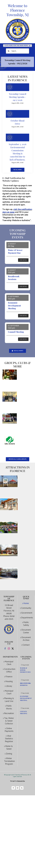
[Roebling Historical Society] (9, 414)
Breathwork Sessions (13, 277)
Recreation (9, 713)
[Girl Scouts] (9, 436)
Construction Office (9, 670)
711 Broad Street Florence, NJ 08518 (9, 609)
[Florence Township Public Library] (9, 569)
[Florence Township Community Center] (9, 546)
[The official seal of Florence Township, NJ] (17, 19)
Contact (26, 645)
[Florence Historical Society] (9, 392)
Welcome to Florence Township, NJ (17, 10)
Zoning (9, 753)
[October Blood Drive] (17, 114)
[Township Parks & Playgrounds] (9, 477)
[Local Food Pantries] (9, 371)
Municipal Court (9, 692)
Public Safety (26, 624)
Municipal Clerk (9, 663)
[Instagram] (9, 648)
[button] (17, 63)
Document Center (26, 631)
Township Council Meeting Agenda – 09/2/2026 (17, 96)
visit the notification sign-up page (17, 211)
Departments (26, 617)
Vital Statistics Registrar (9, 739)
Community (26, 608)
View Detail (23, 260)
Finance (9, 676)
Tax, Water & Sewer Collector (9, 721)
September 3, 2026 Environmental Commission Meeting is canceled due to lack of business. (17, 152)
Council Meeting (16, 331)
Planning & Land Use (9, 700)
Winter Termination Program (9, 761)
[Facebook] (5, 648)
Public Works (9, 707)
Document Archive (26, 639)
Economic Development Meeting (14, 305)
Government (26, 613)
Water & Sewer (9, 747)
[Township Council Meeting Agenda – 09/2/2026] (17, 87)
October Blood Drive (17, 122)
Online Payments (9, 730)
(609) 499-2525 (9, 618)
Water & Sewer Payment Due (15, 251)
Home (26, 603)
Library (9, 686)
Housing (9, 681)
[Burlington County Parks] (9, 523)
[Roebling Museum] (9, 500)
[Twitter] (13, 648)
